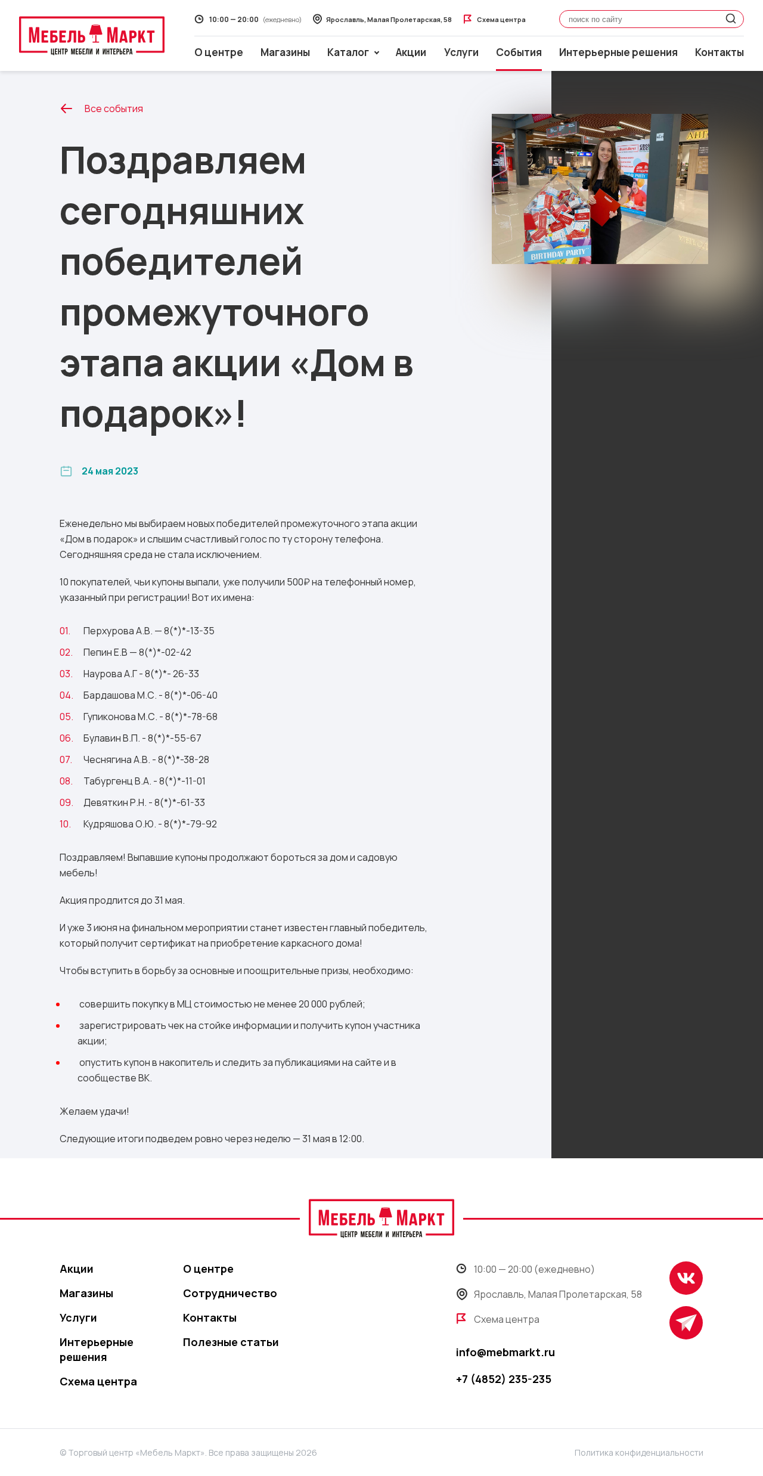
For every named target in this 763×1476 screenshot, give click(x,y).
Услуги (461, 52)
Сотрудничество (230, 1293)
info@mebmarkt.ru (505, 1352)
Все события (114, 108)
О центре (218, 52)
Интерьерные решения (618, 52)
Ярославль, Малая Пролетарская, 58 (558, 1294)
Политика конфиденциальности (639, 1452)
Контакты (719, 52)
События (519, 52)
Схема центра (98, 1381)
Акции (411, 52)
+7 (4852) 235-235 (503, 1379)
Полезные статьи (231, 1342)
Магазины (285, 52)
